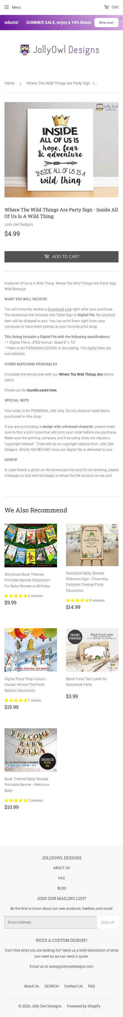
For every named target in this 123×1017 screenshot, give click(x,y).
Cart (115, 7)
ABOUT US (61, 868)
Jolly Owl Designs (46, 1006)
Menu (16, 7)
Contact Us (73, 986)
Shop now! (106, 22)
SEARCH (51, 986)
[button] (16, 596)
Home (9, 83)
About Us (31, 986)
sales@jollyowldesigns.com (71, 966)
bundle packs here (41, 390)
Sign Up (108, 922)
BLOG (61, 888)
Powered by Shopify (83, 1006)
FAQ (61, 878)
